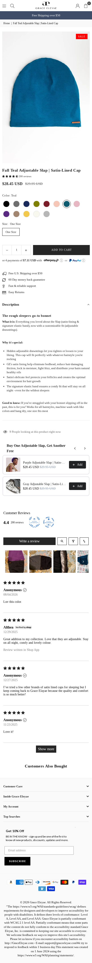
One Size (11, 232)
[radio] (6, 204)
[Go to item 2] (40, 561)
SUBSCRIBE (17, 861)
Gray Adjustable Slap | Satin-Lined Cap (44, 484)
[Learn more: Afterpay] (61, 260)
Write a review (29, 541)
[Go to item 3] (64, 561)
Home (6, 23)
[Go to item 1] (16, 561)
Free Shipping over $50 (46, 15)
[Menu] (4, 5)
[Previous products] (75, 448)
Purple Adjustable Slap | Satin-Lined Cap (44, 462)
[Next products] (85, 448)
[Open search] (62, 541)
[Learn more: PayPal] (83, 260)
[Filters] (73, 541)
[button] (86, 6)
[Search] (12, 5)
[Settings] (78, 6)
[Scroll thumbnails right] (83, 561)
